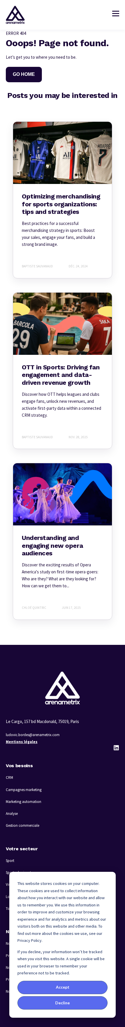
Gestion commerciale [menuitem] (22, 825)
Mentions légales (22, 741)
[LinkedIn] (116, 748)
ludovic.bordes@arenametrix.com (33, 734)
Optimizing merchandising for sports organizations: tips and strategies (61, 204)
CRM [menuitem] (9, 777)
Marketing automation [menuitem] (23, 801)
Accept (62, 987)
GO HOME (24, 74)
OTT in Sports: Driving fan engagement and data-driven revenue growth (61, 375)
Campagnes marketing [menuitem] (24, 789)
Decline (62, 1002)
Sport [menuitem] (10, 860)
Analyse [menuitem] (12, 813)
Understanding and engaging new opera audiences (52, 545)
